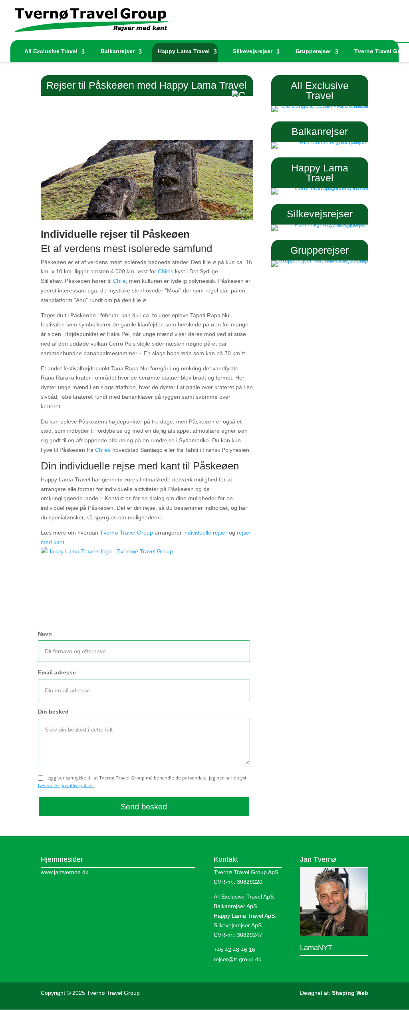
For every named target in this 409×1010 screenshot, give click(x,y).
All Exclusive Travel (50, 51)
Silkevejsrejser (252, 51)
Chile (119, 281)
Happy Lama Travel (184, 51)
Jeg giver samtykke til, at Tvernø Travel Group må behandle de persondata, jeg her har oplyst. (143, 781)
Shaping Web (350, 993)
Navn (45, 633)
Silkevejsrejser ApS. (238, 925)
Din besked (53, 711)
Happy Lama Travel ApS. (245, 916)
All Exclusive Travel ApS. (244, 896)
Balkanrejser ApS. (236, 906)
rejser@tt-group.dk (237, 959)
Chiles (165, 271)
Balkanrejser (118, 51)
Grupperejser (313, 51)
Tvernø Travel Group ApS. (247, 872)
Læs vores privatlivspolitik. (66, 785)
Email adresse (57, 672)
